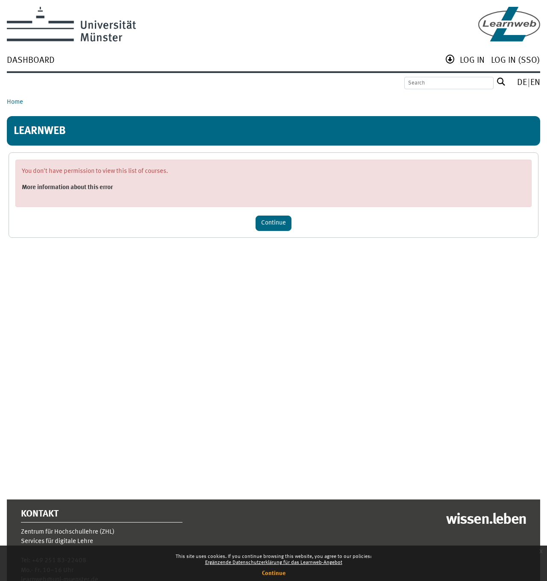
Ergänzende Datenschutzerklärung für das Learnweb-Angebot (273, 562)
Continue (273, 573)
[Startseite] (509, 24)
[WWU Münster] (71, 24)
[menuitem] (31, 61)
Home (15, 102)
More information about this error (67, 187)
